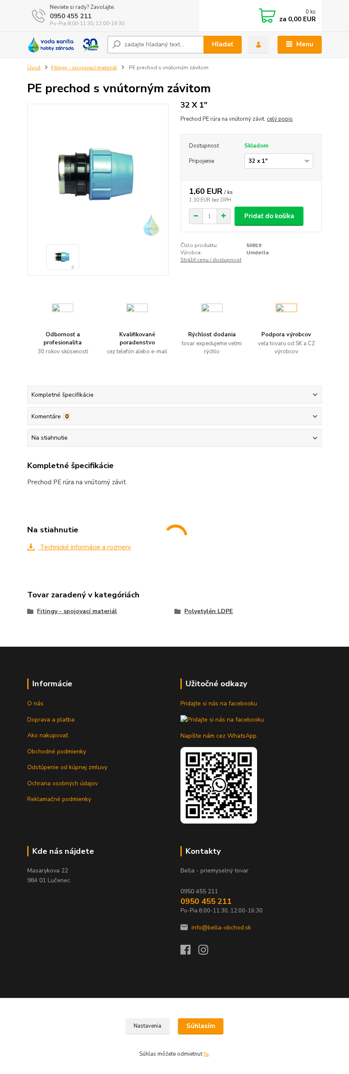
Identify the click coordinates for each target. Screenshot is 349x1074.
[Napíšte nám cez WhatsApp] (218, 785)
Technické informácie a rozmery (84, 547)
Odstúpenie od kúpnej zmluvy (67, 767)
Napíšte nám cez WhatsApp (218, 736)
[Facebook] (189, 952)
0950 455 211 (71, 16)
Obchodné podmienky (56, 751)
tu (206, 1054)
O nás (35, 703)
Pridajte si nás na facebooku (218, 703)
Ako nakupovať (47, 735)
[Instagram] (207, 952)
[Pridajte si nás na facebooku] (222, 720)
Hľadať (222, 44)
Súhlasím (200, 1026)
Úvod (33, 67)
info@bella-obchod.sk (221, 927)
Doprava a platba (50, 720)
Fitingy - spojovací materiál (84, 67)
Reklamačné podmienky (59, 799)
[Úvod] (64, 44)
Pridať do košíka (269, 216)
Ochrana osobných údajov (62, 783)
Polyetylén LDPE (208, 611)
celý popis (280, 119)
